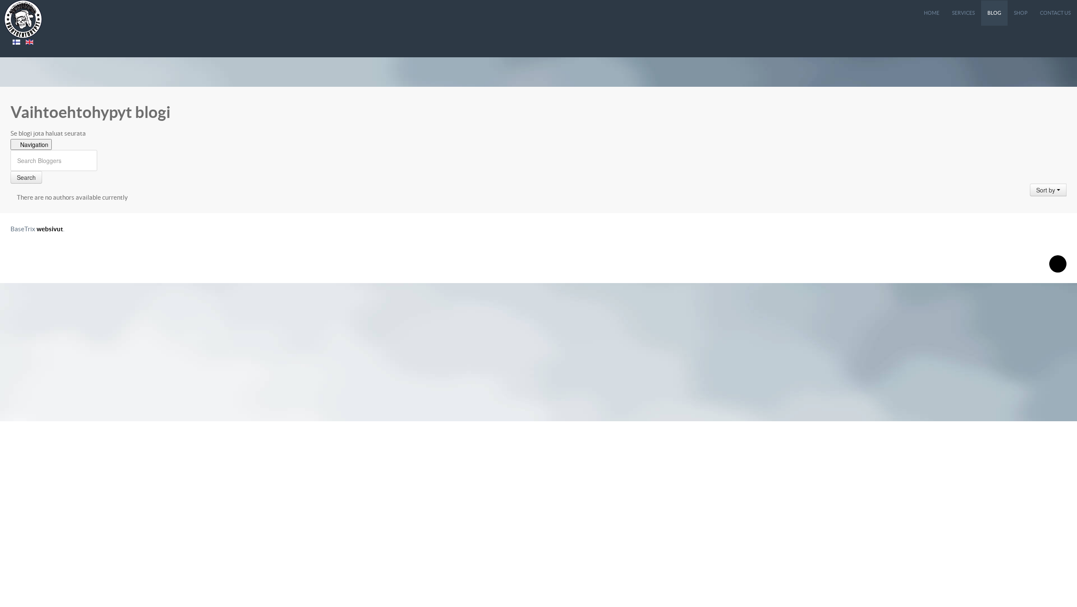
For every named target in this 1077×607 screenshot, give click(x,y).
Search (26, 177)
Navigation (33, 144)
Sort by (1046, 190)
